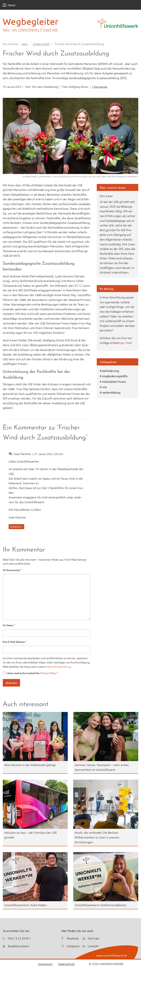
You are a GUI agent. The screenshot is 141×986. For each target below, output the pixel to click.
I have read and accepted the (32, 673)
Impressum (45, 964)
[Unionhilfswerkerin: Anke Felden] (35, 876)
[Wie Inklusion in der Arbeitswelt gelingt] (35, 736)
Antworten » (16, 526)
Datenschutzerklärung (58, 666)
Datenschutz (66, 964)
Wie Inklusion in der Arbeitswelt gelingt (30, 765)
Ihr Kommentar (12, 570)
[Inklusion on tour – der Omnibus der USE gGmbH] (35, 804)
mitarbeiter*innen (114, 381)
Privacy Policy (48, 673)
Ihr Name (9, 625)
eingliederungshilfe (115, 376)
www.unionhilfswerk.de (111, 955)
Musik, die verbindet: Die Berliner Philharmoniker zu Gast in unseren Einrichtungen (97, 837)
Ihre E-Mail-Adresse (15, 641)
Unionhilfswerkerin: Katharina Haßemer (100, 905)
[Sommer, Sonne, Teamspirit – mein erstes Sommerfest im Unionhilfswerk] (105, 736)
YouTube (93, 938)
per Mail (125, 342)
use (104, 387)
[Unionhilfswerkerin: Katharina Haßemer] (105, 876)
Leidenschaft (41, 44)
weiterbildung (111, 392)
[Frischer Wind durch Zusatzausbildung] (70, 136)
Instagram (73, 946)
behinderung (110, 370)
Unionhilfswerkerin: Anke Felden (25, 905)
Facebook (73, 938)
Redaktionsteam (18, 946)
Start (24, 44)
